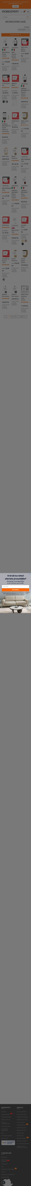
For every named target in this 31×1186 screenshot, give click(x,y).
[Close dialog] (29, 574)
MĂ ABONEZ (15, 589)
